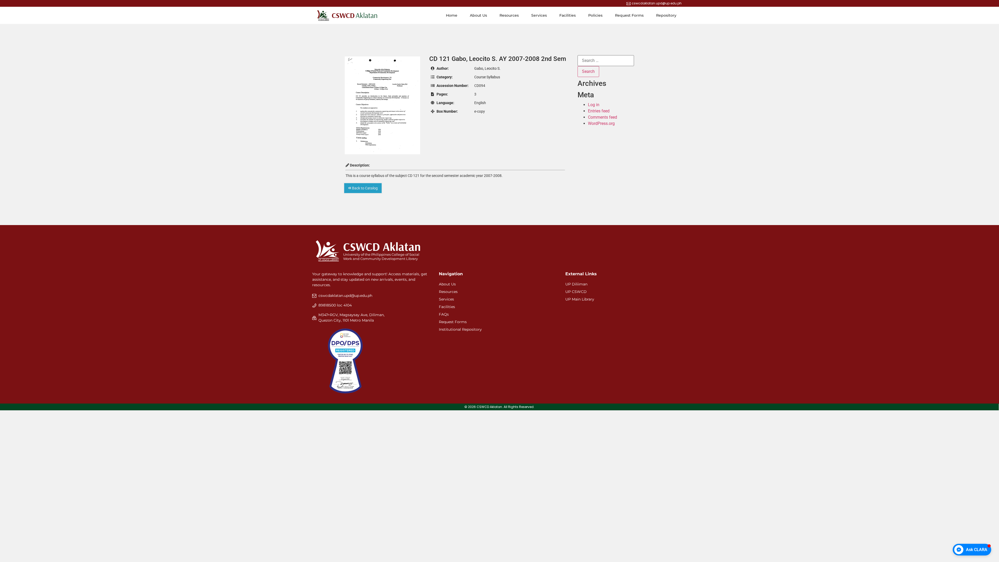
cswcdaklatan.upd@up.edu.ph (345, 295)
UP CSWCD (576, 291)
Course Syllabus (487, 77)
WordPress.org (601, 123)
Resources (509, 15)
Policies (595, 15)
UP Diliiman (576, 284)
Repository (666, 15)
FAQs (444, 314)
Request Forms (629, 15)
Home (451, 15)
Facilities (567, 15)
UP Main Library (579, 299)
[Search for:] (606, 60)
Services (539, 15)
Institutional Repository (460, 329)
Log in (593, 104)
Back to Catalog (364, 188)
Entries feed (599, 110)
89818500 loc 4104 (335, 305)
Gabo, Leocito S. (487, 68)
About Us (478, 15)
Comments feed (602, 117)
